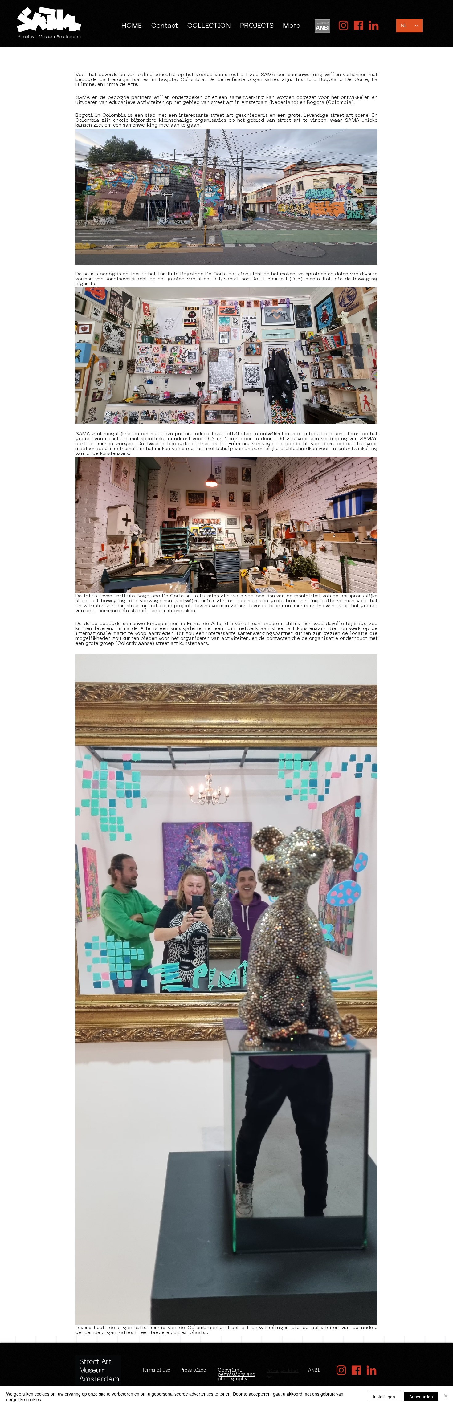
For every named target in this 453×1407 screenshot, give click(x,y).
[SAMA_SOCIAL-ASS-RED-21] (359, 25)
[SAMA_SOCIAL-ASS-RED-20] (343, 25)
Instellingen (384, 1396)
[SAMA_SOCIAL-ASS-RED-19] (374, 25)
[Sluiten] (445, 1396)
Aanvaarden (421, 1396)
